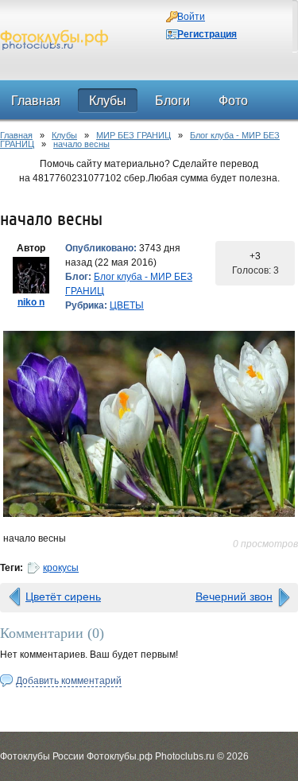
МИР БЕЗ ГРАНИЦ (133, 135)
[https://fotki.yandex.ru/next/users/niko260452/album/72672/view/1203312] (149, 424)
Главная (16, 135)
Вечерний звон (234, 596)
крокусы (61, 567)
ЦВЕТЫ (127, 305)
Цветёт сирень (63, 596)
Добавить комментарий (69, 680)
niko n (31, 302)
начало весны (81, 144)
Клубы (64, 135)
